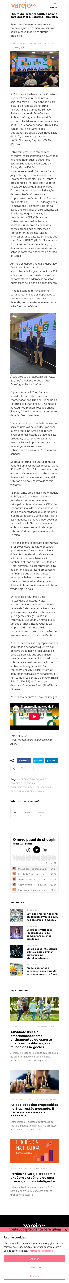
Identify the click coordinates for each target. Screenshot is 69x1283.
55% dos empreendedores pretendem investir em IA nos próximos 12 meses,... (42, 916)
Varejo (29, 791)
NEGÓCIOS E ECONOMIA (23, 1099)
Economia (30, 783)
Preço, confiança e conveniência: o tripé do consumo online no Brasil (41, 971)
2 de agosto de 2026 (48, 1099)
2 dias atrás (31, 910)
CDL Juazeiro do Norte (33, 779)
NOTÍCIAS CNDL (18, 43)
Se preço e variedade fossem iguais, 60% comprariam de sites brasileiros (39, 934)
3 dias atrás (31, 926)
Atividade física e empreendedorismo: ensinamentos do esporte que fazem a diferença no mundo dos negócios (31, 1039)
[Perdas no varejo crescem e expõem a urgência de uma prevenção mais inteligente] (34, 1151)
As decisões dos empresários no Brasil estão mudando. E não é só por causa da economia (34, 1110)
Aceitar (34, 1258)
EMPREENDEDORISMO (22, 1026)
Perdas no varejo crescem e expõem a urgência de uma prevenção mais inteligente (32, 1177)
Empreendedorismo (22, 787)
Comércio (16, 783)
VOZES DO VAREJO (20, 1168)
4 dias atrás (31, 945)
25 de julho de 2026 (42, 1168)
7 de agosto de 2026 (46, 1026)
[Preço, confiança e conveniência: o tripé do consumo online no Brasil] (16, 969)
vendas (39, 791)
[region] (34, 1257)
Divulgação (19, 47)
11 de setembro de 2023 (41, 43)
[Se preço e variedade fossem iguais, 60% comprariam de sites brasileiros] (16, 932)
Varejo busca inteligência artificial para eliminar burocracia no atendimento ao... (41, 953)
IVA (37, 787)
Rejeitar (34, 1276)
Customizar (34, 1267)
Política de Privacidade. (41, 1250)
